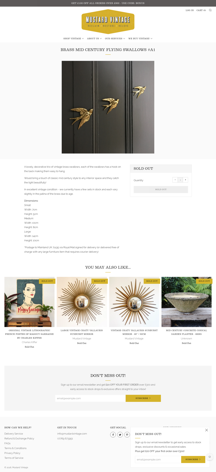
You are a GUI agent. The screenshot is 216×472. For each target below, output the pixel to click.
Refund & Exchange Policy (19, 438)
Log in (190, 10)
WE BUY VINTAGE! (139, 38)
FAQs (7, 443)
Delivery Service (13, 433)
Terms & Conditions (15, 448)
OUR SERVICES (113, 38)
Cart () (201, 10)
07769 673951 (65, 438)
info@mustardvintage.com (72, 433)
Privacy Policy (12, 453)
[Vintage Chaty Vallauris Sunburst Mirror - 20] (134, 302)
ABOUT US (93, 38)
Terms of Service (13, 457)
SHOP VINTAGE (72, 38)
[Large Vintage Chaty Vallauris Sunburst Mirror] (82, 302)
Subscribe (142, 398)
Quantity (138, 180)
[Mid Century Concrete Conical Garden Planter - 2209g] (186, 302)
